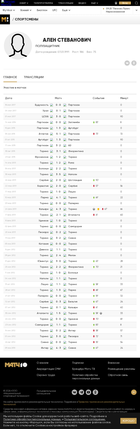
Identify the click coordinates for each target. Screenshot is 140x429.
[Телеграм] (81, 392)
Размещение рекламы (121, 368)
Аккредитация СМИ (48, 368)
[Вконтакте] (127, 63)
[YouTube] (88, 392)
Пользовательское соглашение (46, 392)
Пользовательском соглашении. (85, 419)
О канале (42, 362)
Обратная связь (118, 375)
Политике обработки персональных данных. (32, 419)
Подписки (78, 362)
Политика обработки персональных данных (86, 377)
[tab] (10, 77)
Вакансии (114, 362)
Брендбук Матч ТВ (83, 368)
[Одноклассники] (134, 63)
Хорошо (128, 420)
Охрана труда (46, 375)
